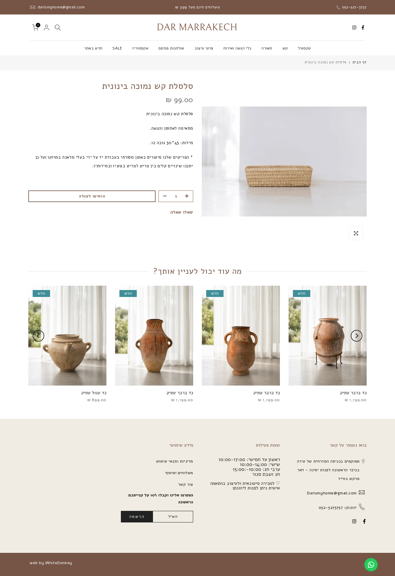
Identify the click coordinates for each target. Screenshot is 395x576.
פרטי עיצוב (204, 48)
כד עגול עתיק (93, 393)
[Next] (38, 336)
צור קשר (185, 484)
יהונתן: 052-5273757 (337, 507)
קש (285, 48)
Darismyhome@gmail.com (331, 493)
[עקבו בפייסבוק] (363, 27)
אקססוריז (140, 48)
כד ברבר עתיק (353, 393)
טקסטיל (304, 48)
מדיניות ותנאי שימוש (174, 461)
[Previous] (356, 336)
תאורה (266, 48)
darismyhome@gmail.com (60, 7)
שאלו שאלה (181, 212)
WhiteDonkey (58, 563)
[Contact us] (371, 564)
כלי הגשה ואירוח (238, 48)
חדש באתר (93, 48)
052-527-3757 (354, 7)
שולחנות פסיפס (171, 48)
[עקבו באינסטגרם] (354, 27)
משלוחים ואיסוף (179, 473)
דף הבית (359, 62)
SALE (117, 48)
